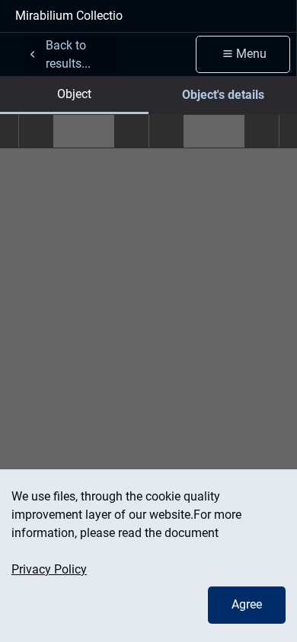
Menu (251, 53)
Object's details (223, 94)
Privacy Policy (49, 569)
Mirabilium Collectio (69, 15)
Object (74, 94)
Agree (247, 604)
